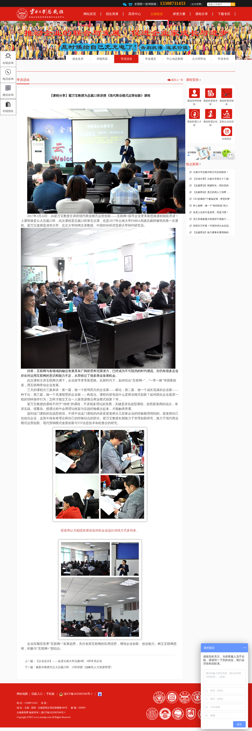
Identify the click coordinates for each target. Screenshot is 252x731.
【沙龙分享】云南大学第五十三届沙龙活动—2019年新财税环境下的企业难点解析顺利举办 (214, 178)
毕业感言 (150, 58)
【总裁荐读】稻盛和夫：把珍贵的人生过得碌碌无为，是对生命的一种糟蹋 (214, 185)
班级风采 (102, 58)
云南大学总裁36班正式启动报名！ (211, 172)
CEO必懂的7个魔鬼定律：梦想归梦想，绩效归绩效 (214, 199)
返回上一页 (177, 79)
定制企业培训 (227, 121)
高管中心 (134, 14)
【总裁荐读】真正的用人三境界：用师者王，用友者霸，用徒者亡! (214, 192)
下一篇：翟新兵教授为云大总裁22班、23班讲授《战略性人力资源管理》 (69, 667)
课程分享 (201, 14)
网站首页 (89, 14)
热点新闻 (192, 164)
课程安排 (192, 79)
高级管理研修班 (194, 102)
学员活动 (126, 58)
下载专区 (224, 14)
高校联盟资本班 (210, 102)
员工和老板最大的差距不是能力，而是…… (214, 219)
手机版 (50, 693)
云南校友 (156, 14)
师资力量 (179, 14)
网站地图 (22, 693)
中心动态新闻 (175, 58)
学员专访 (223, 58)
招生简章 (112, 14)
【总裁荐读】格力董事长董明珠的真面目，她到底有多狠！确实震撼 (214, 232)
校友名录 (77, 58)
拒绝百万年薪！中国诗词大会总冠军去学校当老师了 (214, 225)
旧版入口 (37, 693)
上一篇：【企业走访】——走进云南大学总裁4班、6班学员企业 (63, 661)
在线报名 (226, 138)
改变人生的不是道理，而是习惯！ (211, 212)
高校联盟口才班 (194, 123)
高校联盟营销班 (227, 102)
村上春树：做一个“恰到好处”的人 (210, 205)
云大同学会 (199, 58)
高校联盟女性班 (210, 123)
